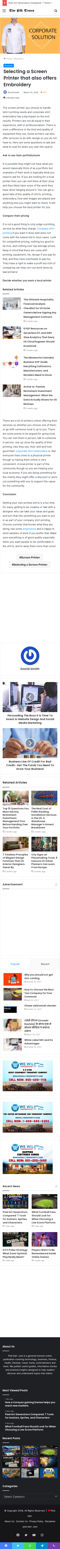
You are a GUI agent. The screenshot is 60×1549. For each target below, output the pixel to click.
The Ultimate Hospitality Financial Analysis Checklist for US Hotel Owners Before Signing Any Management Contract (40, 308)
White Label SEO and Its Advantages (38, 1041)
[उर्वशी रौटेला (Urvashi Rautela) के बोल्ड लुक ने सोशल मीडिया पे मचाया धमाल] (13, 1025)
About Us (9, 1521)
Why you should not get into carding (38, 976)
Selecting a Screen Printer (31, 564)
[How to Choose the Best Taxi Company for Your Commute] (13, 994)
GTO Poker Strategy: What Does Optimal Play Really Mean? (15, 1253)
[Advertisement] (30, 608)
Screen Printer (30, 557)
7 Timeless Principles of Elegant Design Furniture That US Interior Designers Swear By (15, 861)
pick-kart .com (30, 1526)
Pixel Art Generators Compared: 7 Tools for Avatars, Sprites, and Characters (15, 1217)
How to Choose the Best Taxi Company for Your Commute (39, 993)
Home (9, 58)
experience (29, 528)
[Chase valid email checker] (13, 1010)
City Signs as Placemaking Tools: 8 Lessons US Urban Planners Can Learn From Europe (44, 861)
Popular (15, 964)
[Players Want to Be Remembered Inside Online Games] (44, 1239)
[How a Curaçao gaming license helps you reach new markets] (11, 1451)
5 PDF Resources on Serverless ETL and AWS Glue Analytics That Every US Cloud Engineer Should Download (39, 337)
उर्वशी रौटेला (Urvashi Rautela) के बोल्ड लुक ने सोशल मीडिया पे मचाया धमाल (37, 1026)
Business (19, 58)
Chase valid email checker (40, 1005)
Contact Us (22, 1521)
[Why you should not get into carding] (13, 979)
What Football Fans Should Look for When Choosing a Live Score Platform (44, 1217)
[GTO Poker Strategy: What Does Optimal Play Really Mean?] (15, 1239)
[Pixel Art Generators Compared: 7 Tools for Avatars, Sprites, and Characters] (15, 1201)
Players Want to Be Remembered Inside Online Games (44, 1253)
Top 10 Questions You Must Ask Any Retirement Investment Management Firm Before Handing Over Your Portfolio (16, 818)
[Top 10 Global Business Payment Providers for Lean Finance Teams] (49, 1462)
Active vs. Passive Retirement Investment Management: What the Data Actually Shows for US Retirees (40, 395)
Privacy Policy (36, 1521)
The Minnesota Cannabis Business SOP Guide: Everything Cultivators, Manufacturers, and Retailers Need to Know (39, 366)
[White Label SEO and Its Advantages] (13, 1044)
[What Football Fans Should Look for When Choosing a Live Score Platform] (44, 1201)
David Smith (13, 92)
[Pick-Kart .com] (21, 10)
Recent (45, 964)
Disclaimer (50, 1521)
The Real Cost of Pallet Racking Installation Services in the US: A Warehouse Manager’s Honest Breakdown (43, 818)
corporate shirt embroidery (32, 451)
